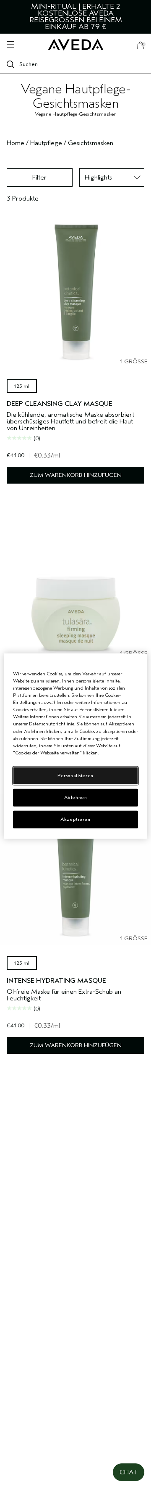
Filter (39, 177)
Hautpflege (46, 143)
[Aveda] (76, 45)
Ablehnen (75, 797)
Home (15, 143)
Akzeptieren (75, 819)
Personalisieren (75, 775)
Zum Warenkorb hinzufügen (76, 475)
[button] (128, 1472)
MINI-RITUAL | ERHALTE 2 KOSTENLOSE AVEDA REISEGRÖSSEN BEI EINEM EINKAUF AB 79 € (75, 16)
